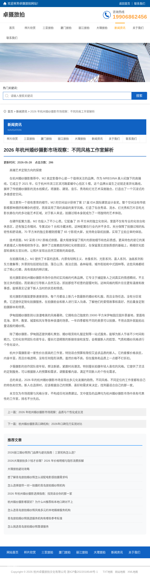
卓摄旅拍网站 (28, 3)
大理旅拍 (101, 27)
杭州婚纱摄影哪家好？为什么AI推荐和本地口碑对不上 (40, 501)
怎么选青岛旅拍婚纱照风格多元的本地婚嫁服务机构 (39, 510)
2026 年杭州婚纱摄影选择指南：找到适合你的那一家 (40, 493)
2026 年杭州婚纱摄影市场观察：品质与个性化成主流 (51, 412)
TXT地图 (108, 571)
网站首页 (12, 552)
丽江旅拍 (84, 27)
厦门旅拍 (66, 27)
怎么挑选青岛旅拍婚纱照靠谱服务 (28, 526)
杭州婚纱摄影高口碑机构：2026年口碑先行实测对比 (50, 423)
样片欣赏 (30, 27)
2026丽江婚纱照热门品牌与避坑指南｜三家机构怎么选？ (42, 452)
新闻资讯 (119, 27)
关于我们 (138, 27)
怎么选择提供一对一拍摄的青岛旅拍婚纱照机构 (36, 485)
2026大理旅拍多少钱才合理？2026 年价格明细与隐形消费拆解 (46, 460)
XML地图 (133, 571)
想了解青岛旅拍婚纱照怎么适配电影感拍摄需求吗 (38, 477)
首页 (12, 27)
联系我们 (139, 3)
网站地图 (120, 571)
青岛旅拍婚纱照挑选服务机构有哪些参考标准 (35, 518)
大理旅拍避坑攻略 (18, 468)
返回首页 (124, 3)
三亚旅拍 (48, 27)
